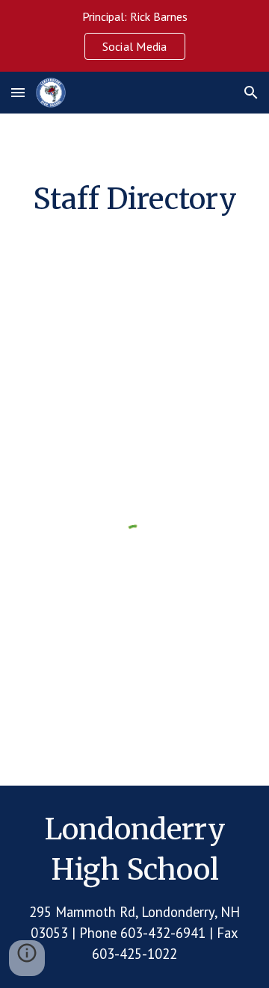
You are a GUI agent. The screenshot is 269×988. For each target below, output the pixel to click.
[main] (134, 199)
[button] (18, 92)
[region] (134, 36)
